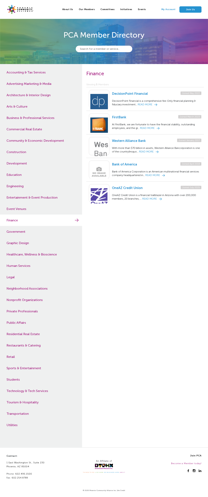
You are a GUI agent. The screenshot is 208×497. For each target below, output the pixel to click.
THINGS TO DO (88, 472)
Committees (107, 9)
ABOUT (122, 472)
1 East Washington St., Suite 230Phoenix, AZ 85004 (25, 464)
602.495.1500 (23, 473)
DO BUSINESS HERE (111, 472)
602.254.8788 (20, 477)
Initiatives (126, 9)
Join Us (190, 9)
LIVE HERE (99, 472)
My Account (168, 9)
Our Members (87, 9)
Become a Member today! (186, 463)
